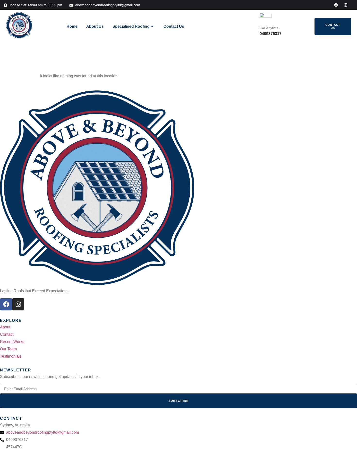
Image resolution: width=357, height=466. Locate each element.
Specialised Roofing (131, 26)
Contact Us (173, 26)
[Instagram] (346, 5)
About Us (95, 26)
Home (72, 26)
